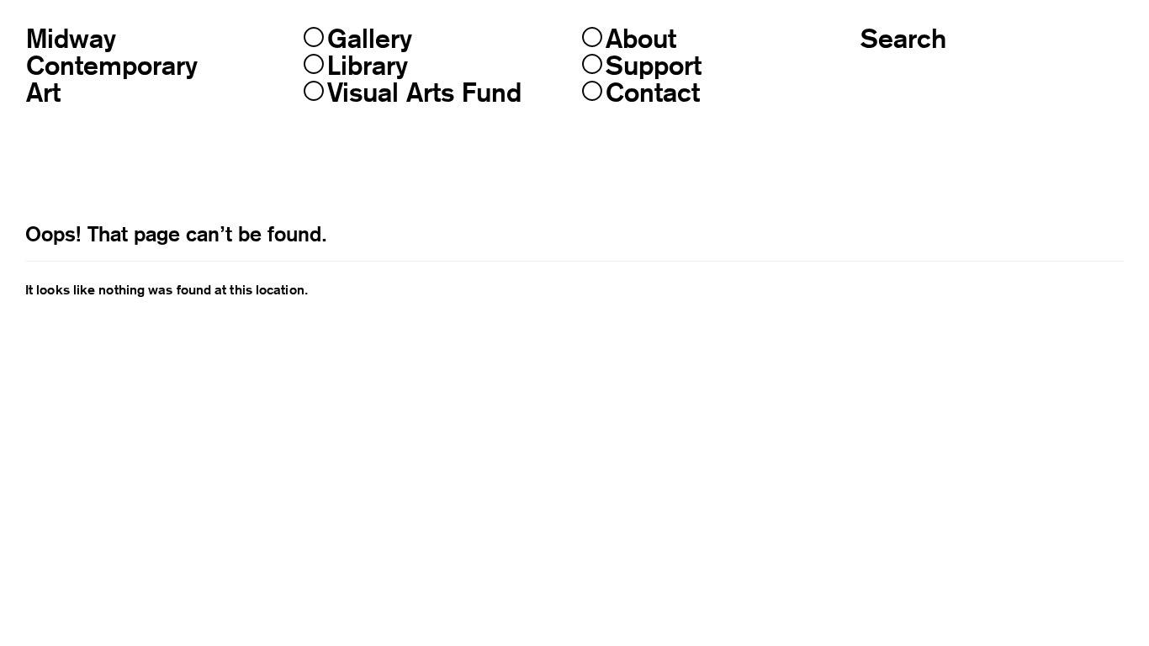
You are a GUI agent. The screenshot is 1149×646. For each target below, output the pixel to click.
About (641, 38)
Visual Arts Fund (424, 92)
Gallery (369, 38)
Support (654, 65)
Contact (653, 92)
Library (367, 65)
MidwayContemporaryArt (112, 65)
